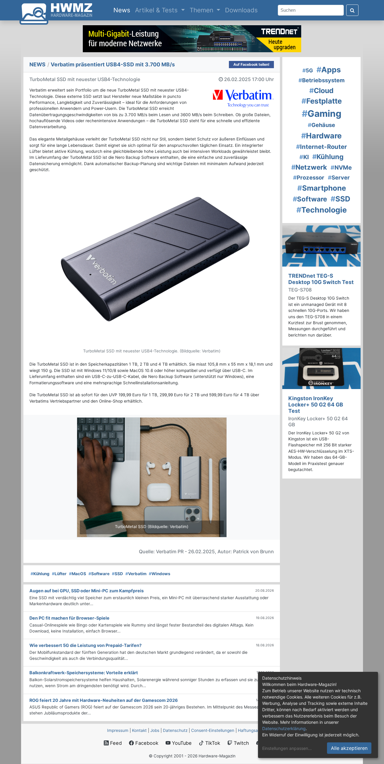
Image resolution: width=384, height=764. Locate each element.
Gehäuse (321, 125)
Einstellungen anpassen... (287, 748)
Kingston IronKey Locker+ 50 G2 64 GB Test (315, 404)
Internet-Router (321, 146)
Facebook (146, 743)
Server (339, 177)
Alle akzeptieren (349, 748)
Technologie (321, 209)
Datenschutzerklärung (284, 728)
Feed (115, 743)
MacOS (77, 573)
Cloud (321, 90)
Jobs (154, 730)
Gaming (321, 113)
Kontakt (139, 730)
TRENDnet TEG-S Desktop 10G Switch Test (321, 279)
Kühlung (40, 573)
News (123, 10)
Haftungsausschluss (257, 730)
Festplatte (322, 101)
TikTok (212, 743)
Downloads (241, 10)
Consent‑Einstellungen (212, 730)
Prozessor (308, 177)
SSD (117, 573)
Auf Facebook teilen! (251, 64)
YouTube (181, 743)
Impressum (117, 730)
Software (99, 573)
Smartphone (321, 188)
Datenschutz (175, 730)
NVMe (341, 167)
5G (307, 70)
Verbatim (135, 573)
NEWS (37, 64)
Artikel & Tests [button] (157, 10)
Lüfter (59, 573)
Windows (159, 573)
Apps (328, 69)
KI (304, 157)
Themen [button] (202, 10)
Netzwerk (309, 167)
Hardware (321, 135)
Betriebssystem (321, 80)
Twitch (240, 743)
